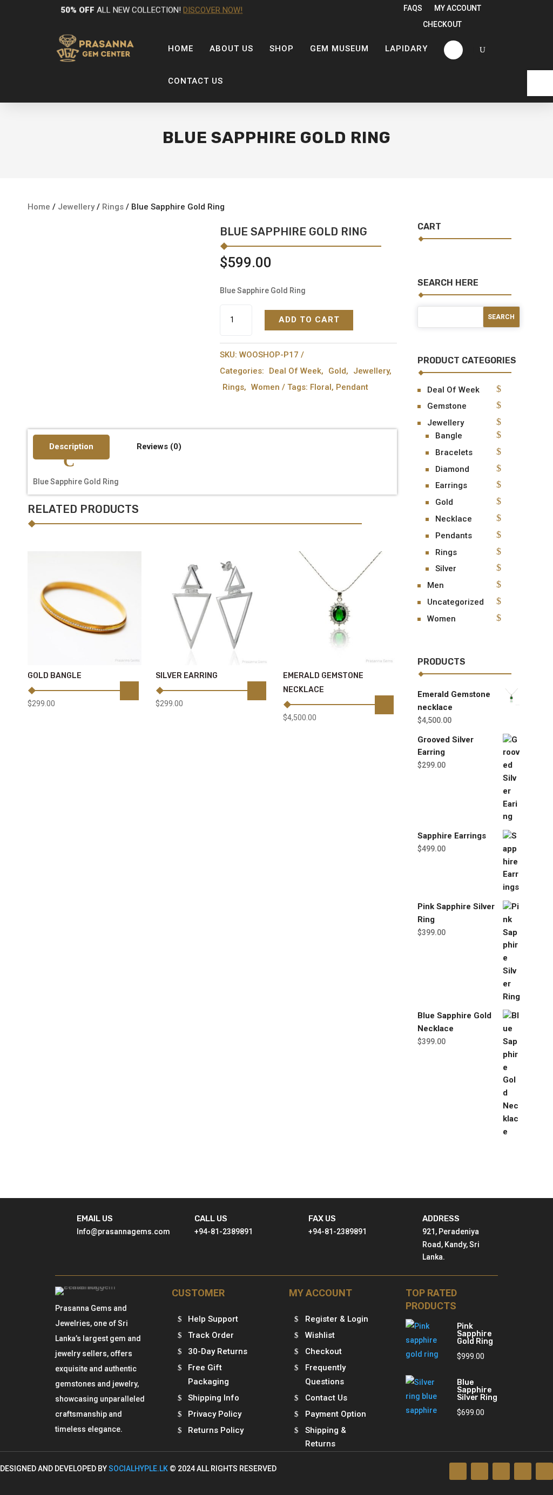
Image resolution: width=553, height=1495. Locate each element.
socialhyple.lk (138, 1468)
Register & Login (336, 1319)
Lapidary (406, 48)
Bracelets (454, 452)
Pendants (453, 535)
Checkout (442, 25)
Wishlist (320, 1335)
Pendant (352, 387)
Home (180, 48)
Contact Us (326, 1398)
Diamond (452, 469)
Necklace (453, 519)
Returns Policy (216, 1430)
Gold (337, 371)
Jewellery (76, 207)
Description (71, 446)
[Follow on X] (479, 1471)
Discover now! (212, 10)
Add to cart (309, 319)
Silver (445, 568)
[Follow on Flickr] (522, 1471)
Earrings (451, 485)
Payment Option (335, 1414)
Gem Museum (339, 48)
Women (265, 387)
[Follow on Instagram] (501, 1471)
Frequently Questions (325, 1374)
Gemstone (447, 406)
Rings (113, 207)
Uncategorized (455, 602)
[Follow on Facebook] (458, 1471)
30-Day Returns (217, 1351)
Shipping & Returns (325, 1437)
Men (435, 585)
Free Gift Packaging (208, 1374)
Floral (321, 387)
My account (457, 8)
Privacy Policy (214, 1414)
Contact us (195, 81)
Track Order (211, 1335)
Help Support (213, 1319)
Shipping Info (213, 1398)
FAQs (412, 8)
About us (231, 48)
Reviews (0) (159, 446)
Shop (281, 48)
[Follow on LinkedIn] (544, 1471)
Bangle (448, 436)
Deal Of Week (295, 371)
